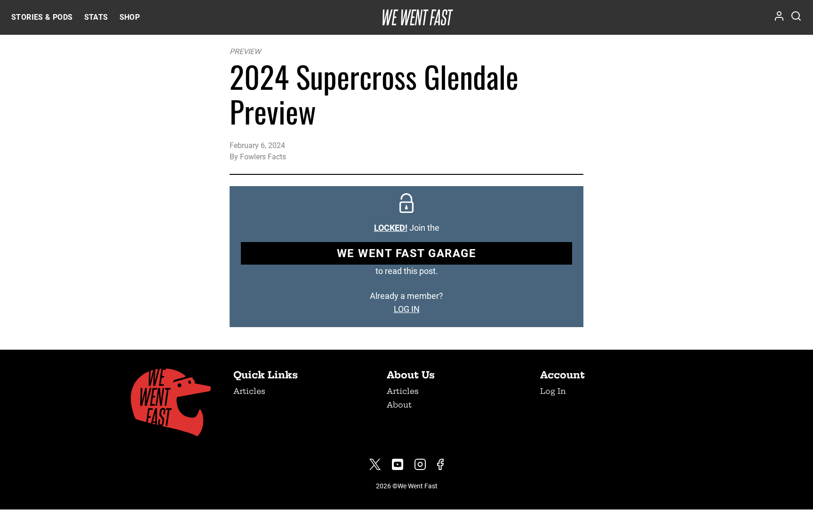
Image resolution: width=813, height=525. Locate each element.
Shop (130, 17)
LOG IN (407, 309)
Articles (249, 391)
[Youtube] (397, 464)
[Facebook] (440, 464)
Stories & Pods (42, 17)
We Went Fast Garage (407, 253)
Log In (553, 391)
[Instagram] (420, 464)
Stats (96, 17)
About (399, 404)
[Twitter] (375, 464)
